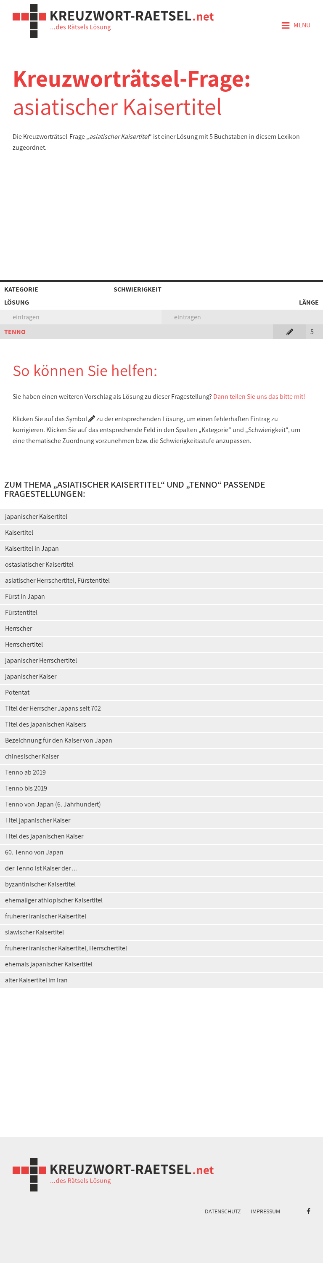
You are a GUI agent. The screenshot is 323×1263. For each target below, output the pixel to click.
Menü (295, 25)
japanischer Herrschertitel (41, 660)
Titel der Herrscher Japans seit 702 (53, 708)
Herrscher (18, 628)
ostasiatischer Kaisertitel (39, 564)
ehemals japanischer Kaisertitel (49, 964)
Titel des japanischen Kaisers (45, 724)
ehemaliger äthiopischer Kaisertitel (54, 900)
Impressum (265, 1211)
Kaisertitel (19, 532)
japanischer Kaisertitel (36, 516)
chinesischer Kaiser (32, 756)
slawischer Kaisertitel (34, 932)
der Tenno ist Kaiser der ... (41, 868)
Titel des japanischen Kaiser (44, 836)
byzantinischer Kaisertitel (40, 884)
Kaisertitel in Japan (32, 548)
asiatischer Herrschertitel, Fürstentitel (57, 580)
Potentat (17, 692)
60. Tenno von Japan (34, 852)
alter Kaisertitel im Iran (36, 980)
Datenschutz (223, 1211)
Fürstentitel (21, 612)
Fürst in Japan (25, 596)
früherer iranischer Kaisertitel (45, 916)
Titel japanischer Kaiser (37, 820)
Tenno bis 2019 (26, 788)
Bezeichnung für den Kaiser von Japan (58, 740)
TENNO (15, 331)
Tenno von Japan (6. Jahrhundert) (53, 804)
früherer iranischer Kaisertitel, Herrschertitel (66, 948)
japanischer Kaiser (30, 676)
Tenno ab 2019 (25, 772)
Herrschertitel (24, 644)
